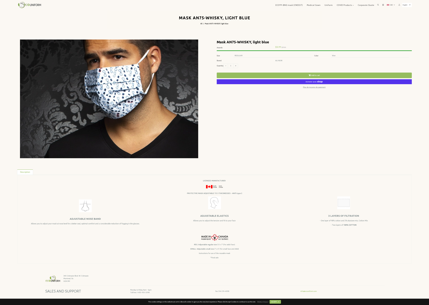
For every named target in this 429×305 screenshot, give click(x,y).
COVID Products (345, 5)
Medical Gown (314, 5)
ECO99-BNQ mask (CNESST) (289, 5)
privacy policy (262, 302)
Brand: (219, 61)
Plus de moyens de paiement (314, 87)
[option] (109, 99)
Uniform (329, 5)
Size (218, 56)
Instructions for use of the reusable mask (214, 253)
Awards (220, 48)
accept (275, 302)
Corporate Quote (366, 5)
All (201, 24)
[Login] (399, 5)
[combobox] (407, 5)
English (405, 5)
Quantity (220, 66)
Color (316, 56)
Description (25, 172)
